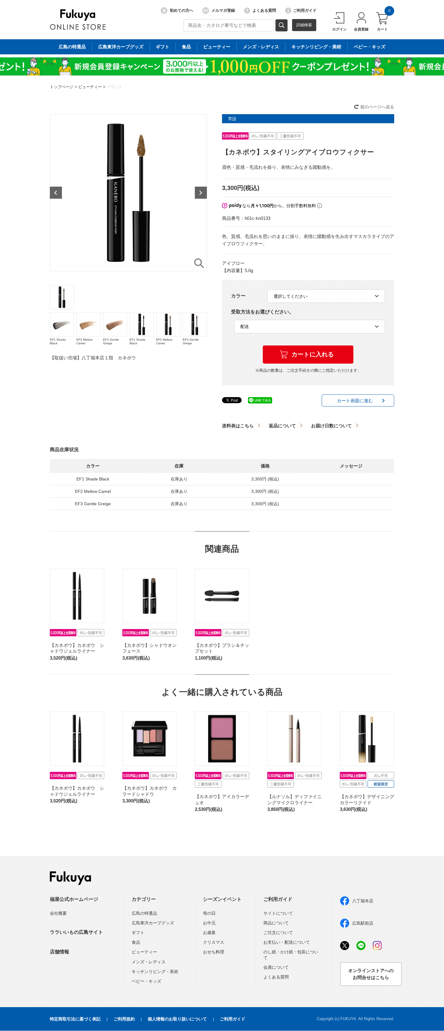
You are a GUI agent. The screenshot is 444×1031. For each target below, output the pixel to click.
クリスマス (213, 942)
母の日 (209, 913)
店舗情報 (59, 951)
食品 (186, 46)
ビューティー (216, 46)
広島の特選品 (72, 46)
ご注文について (278, 932)
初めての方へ (181, 10)
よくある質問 (264, 10)
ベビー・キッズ (369, 46)
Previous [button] (56, 193)
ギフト (162, 46)
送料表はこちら (238, 425)
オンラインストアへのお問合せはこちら (371, 974)
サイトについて (278, 913)
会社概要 (58, 913)
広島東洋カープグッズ (120, 46)
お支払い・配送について (286, 942)
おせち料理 (213, 951)
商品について (276, 922)
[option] (128, 192)
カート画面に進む (355, 400)
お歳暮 (209, 932)
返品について (282, 425)
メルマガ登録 (223, 10)
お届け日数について (331, 425)
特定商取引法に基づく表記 (75, 1019)
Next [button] (201, 193)
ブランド (114, 87)
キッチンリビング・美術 (316, 46)
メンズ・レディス (261, 46)
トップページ (61, 87)
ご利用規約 (124, 1019)
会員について (276, 967)
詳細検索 (304, 25)
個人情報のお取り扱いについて (177, 1019)
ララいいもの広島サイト (76, 932)
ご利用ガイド (305, 10)
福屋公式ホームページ (74, 899)
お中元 (209, 922)
